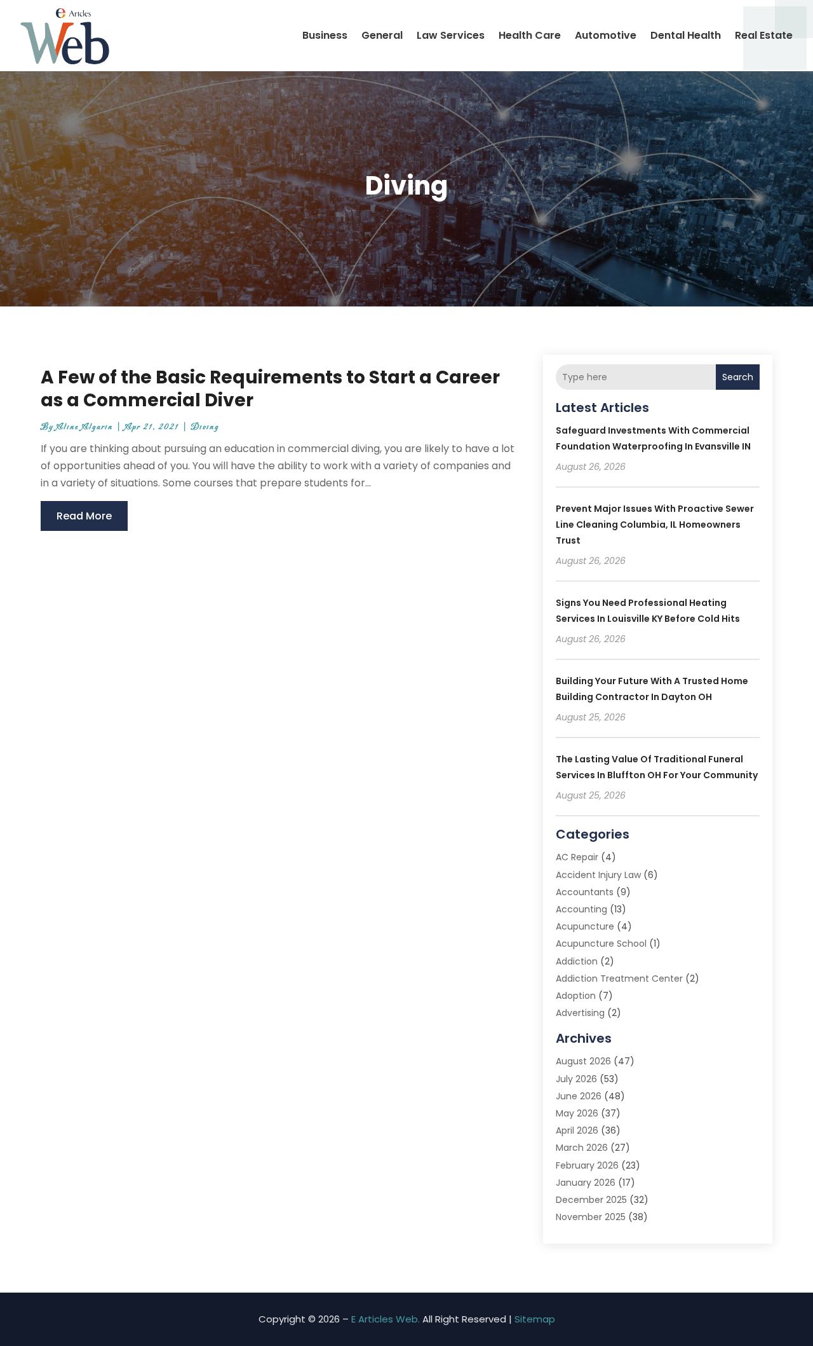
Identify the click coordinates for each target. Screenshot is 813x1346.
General (382, 35)
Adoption (576, 995)
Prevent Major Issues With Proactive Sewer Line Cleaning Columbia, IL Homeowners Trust (655, 524)
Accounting (581, 909)
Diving (205, 427)
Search (737, 377)
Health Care (530, 35)
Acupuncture (585, 926)
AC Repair (577, 857)
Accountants (585, 892)
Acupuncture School (601, 943)
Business (324, 35)
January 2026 (585, 1182)
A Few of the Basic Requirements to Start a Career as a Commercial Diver (270, 389)
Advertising (580, 1012)
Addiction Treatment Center (619, 978)
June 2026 (578, 1096)
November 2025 (591, 1217)
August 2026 (583, 1061)
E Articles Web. (385, 1319)
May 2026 (577, 1113)
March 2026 (582, 1147)
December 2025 (591, 1199)
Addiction (577, 961)
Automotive (605, 35)
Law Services (451, 35)
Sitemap (534, 1319)
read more (84, 516)
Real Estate (764, 35)
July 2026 (576, 1079)
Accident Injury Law (598, 875)
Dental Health (685, 35)
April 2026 (577, 1130)
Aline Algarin (85, 427)
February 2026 (587, 1165)
